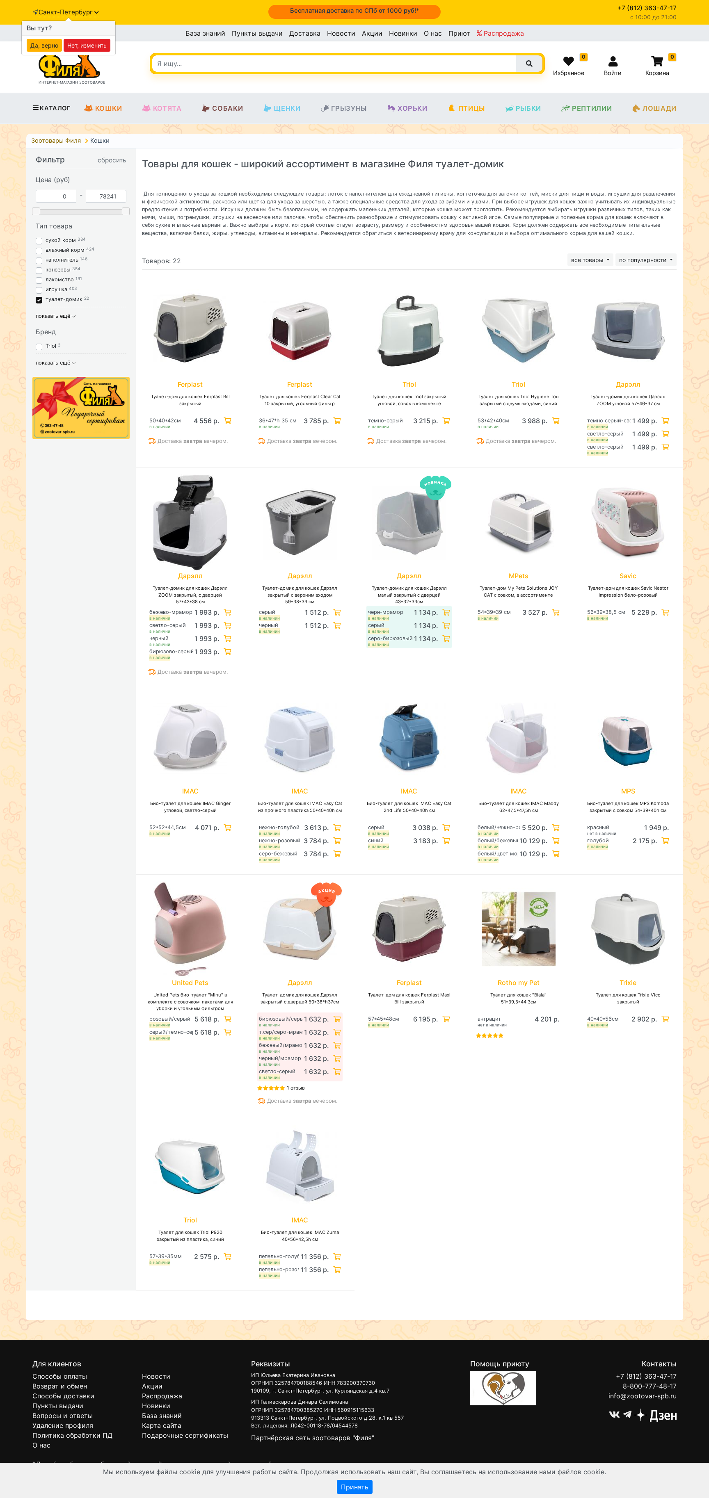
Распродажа (503, 33)
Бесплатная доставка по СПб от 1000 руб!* (354, 10)
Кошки (108, 108)
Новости (341, 33)
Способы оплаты (59, 1376)
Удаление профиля (62, 1425)
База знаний (205, 33)
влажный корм (65, 250)
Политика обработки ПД (72, 1435)
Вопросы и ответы (62, 1415)
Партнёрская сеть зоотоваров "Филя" (312, 1438)
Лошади (660, 108)
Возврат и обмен (59, 1386)
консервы (58, 270)
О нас (433, 33)
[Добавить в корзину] (226, 421)
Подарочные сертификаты (185, 1435)
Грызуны (349, 108)
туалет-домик (64, 299)
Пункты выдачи (257, 33)
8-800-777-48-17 (650, 1386)
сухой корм (61, 240)
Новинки (403, 33)
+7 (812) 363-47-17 (646, 1376)
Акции (372, 33)
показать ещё (54, 316)
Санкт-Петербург (66, 12)
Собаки (227, 108)
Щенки (287, 108)
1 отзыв (296, 1088)
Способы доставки (63, 1396)
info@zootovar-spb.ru (642, 1396)
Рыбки (528, 108)
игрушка (56, 289)
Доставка (304, 33)
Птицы (471, 108)
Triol (51, 346)
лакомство (60, 279)
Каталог (55, 108)
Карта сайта (161, 1425)
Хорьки (413, 108)
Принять (354, 1487)
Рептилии (592, 108)
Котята (167, 108)
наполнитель (62, 260)
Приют (459, 33)
